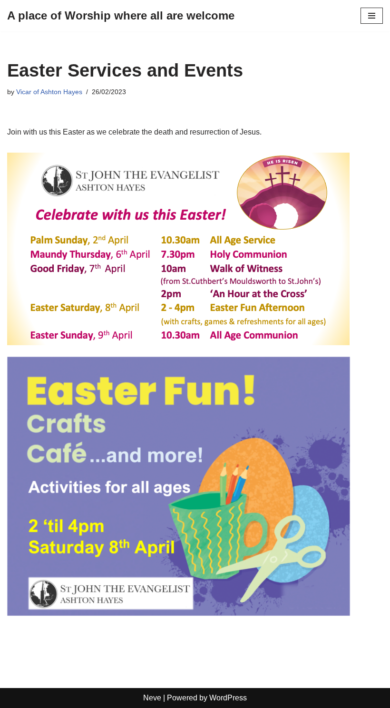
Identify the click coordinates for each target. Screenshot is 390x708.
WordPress (228, 698)
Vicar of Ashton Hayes (49, 92)
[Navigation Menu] (372, 16)
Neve (152, 698)
